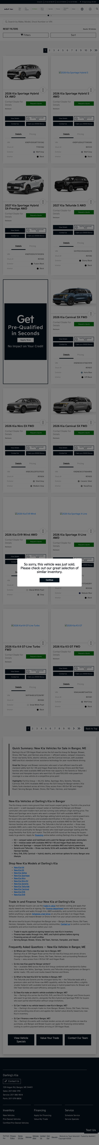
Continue (49, 580)
